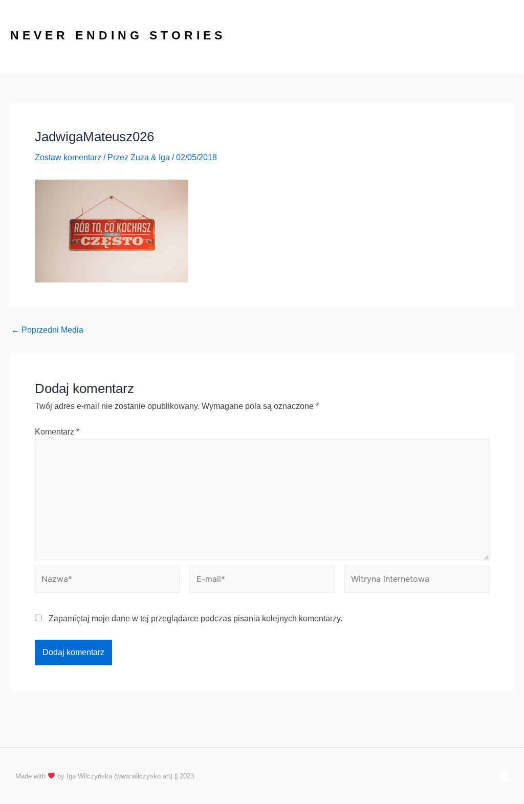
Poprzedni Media (47, 330)
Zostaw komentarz (68, 157)
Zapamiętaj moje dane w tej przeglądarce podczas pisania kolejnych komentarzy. (195, 618)
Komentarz (57, 431)
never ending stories (118, 35)
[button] (455, 36)
